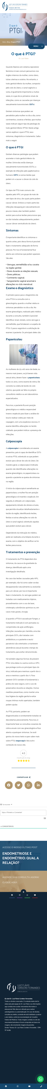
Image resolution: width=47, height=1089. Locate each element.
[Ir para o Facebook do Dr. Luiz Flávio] (6, 1086)
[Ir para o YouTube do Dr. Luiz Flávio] (29, 1086)
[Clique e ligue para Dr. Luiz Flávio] (41, 1086)
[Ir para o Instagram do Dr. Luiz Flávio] (17, 1086)
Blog (8, 42)
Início (4, 42)
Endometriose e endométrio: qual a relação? (20, 858)
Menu (35, 46)
